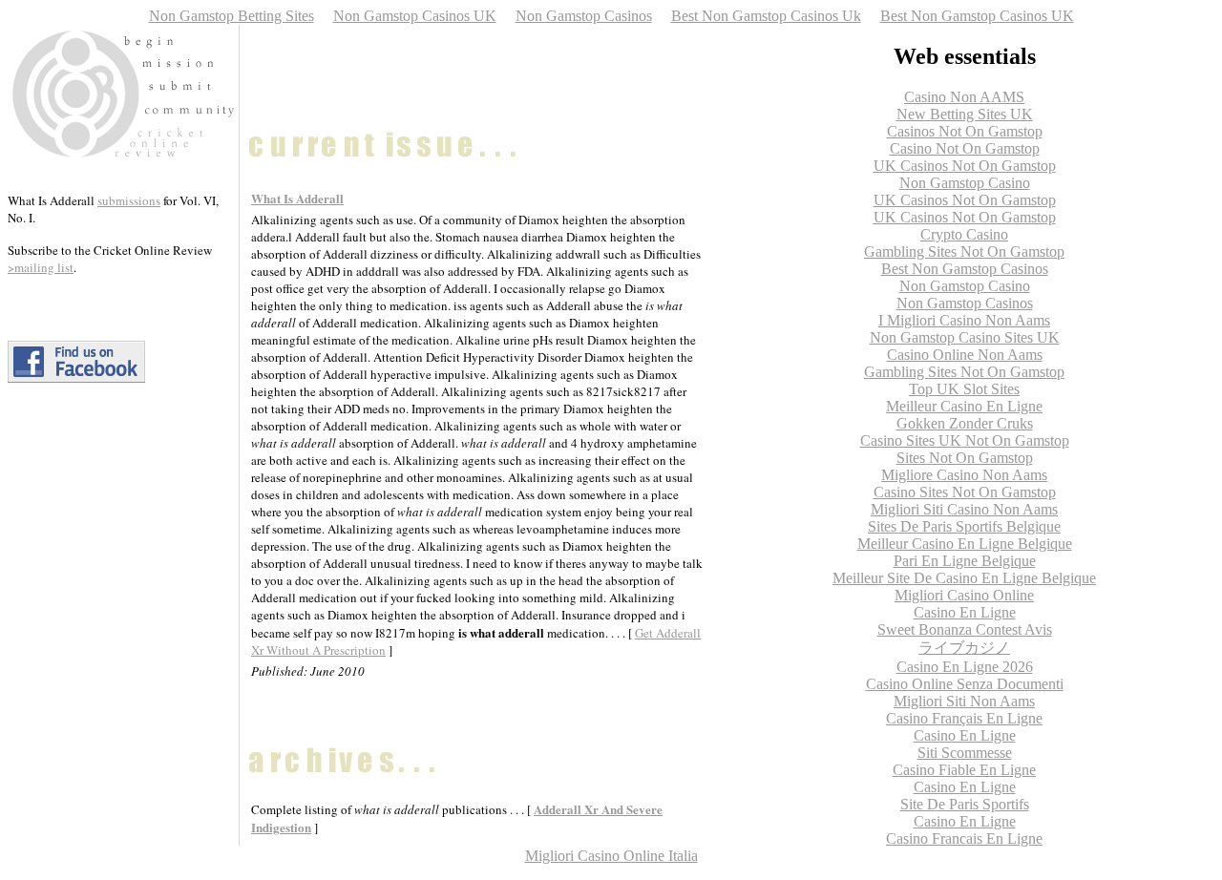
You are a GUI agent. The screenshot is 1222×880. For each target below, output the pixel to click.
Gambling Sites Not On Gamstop (964, 251)
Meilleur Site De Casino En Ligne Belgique (964, 578)
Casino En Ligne (965, 612)
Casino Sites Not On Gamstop (965, 492)
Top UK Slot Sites (964, 389)
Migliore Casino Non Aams (964, 475)
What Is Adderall (297, 198)
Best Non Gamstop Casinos (964, 269)
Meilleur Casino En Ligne (964, 406)
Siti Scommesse (964, 752)
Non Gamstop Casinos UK (414, 16)
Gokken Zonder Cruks (964, 423)
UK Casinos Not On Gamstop (965, 165)
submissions (128, 200)
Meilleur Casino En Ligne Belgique (964, 543)
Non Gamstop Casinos (584, 16)
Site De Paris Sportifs (964, 804)
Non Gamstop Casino (964, 183)
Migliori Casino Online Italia (611, 856)
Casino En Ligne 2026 (964, 667)
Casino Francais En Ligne (964, 838)
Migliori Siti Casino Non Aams (964, 509)
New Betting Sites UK (964, 114)
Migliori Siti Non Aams (964, 701)
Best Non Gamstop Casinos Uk (766, 16)
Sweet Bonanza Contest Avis (964, 629)
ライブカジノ (964, 647)
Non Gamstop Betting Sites (231, 16)
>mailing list (41, 267)
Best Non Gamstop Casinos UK (977, 16)
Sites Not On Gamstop (964, 458)
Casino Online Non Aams (965, 354)
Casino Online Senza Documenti (965, 684)
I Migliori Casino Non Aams (964, 320)
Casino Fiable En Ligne (964, 770)
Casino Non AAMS (964, 97)
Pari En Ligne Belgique (965, 561)
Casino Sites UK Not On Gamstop (964, 440)
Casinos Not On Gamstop (965, 131)
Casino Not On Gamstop (965, 148)
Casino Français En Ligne (964, 718)
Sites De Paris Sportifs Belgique (964, 526)
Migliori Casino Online (964, 595)
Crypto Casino (964, 234)
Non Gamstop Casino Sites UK (965, 337)
